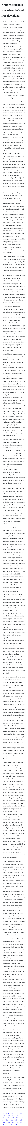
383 (13, 1115)
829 (13, 1122)
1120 (7, 1113)
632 (3, 1117)
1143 (8, 1122)
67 (17, 1122)
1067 (7, 1120)
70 (3, 1113)
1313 (4, 1122)
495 (21, 1120)
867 (21, 1122)
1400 (12, 1120)
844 (16, 1124)
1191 (4, 1115)
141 (17, 1115)
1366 (8, 1115)
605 (21, 1113)
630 (12, 1113)
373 (13, 1117)
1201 (22, 1115)
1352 (17, 1117)
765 (12, 1124)
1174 (16, 1113)
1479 (8, 1117)
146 (3, 1124)
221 (8, 1124)
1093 (22, 1117)
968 (16, 1120)
